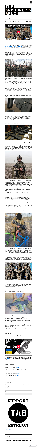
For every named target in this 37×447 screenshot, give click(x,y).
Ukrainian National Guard (22, 385)
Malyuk (28, 384)
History (22, 384)
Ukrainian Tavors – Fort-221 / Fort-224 (18, 22)
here (8, 358)
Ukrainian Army (15, 385)
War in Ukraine (7, 386)
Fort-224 (19, 384)
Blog (8, 383)
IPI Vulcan (25, 384)
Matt (31, 384)
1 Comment (6, 387)
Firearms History (12, 384)
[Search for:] (18, 394)
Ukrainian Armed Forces (8, 385)
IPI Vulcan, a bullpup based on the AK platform (13, 46)
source (17, 367)
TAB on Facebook (8, 429)
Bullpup (8, 384)
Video (10, 383)
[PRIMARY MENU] (31, 2)
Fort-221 (16, 384)
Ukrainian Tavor (29, 385)
